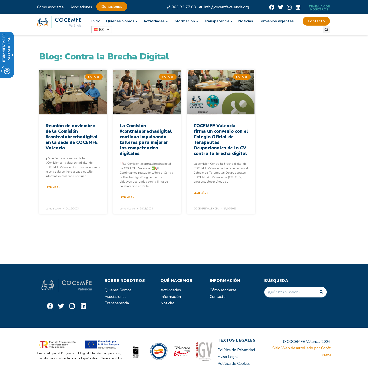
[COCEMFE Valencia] (59, 22)
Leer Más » (53, 187)
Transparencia (117, 303)
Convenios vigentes (276, 21)
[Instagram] (289, 7)
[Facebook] (272, 7)
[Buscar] (321, 292)
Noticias (245, 21)
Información (171, 296)
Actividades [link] (154, 21)
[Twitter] (280, 7)
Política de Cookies (234, 363)
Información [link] (184, 21)
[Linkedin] (298, 7)
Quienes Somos (118, 290)
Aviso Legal (228, 356)
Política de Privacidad (236, 349)
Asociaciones (81, 7)
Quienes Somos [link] (120, 21)
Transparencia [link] (216, 21)
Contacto (218, 296)
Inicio (96, 21)
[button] (316, 21)
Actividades (171, 290)
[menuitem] (97, 21)
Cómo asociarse (50, 7)
